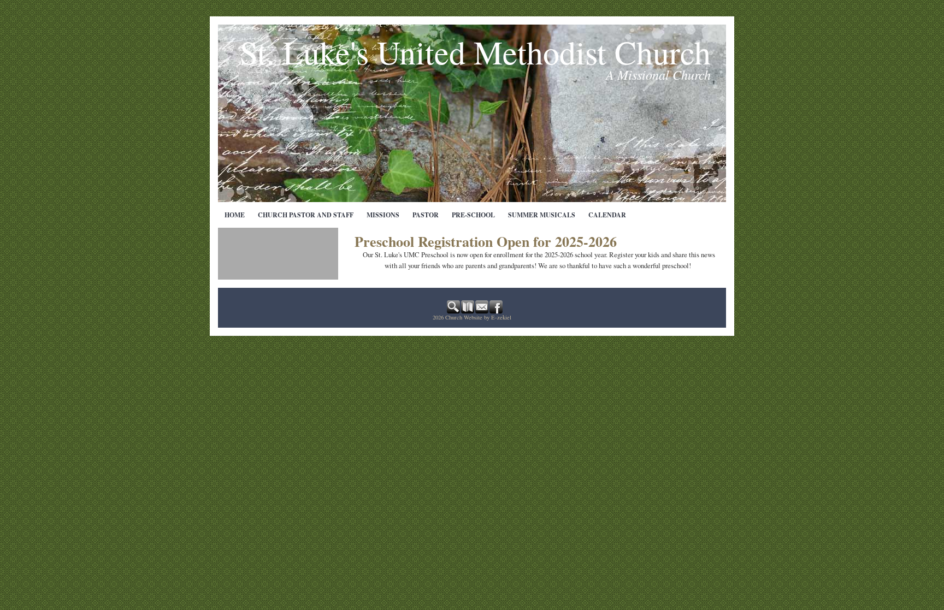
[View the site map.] (468, 311)
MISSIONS (383, 215)
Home (235, 215)
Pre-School (473, 215)
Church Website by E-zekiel (478, 317)
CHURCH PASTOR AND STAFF (305, 215)
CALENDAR (607, 215)
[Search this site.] (454, 311)
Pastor (425, 215)
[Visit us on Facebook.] (496, 311)
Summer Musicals (541, 215)
